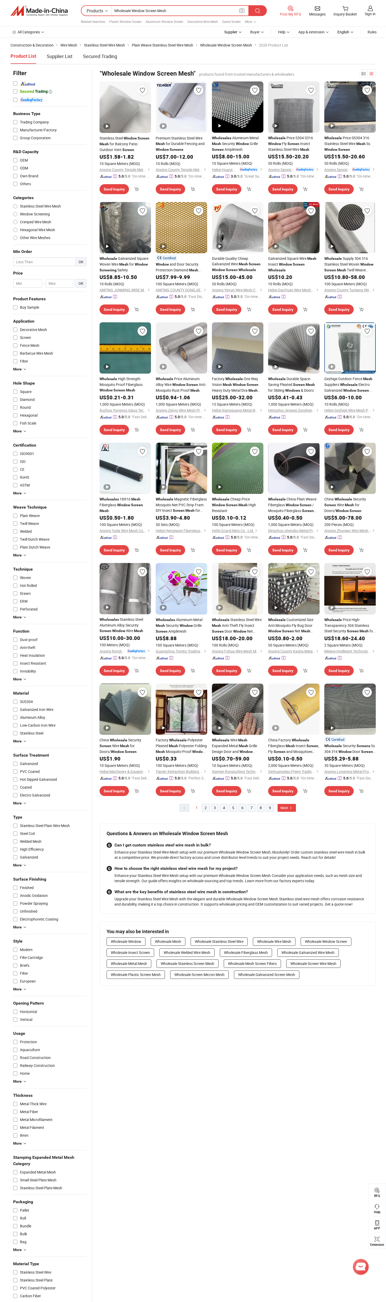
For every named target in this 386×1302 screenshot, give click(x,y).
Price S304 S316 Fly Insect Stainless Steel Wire (290, 143)
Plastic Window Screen (125, 21)
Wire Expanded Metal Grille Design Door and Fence (234, 746)
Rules (372, 31)
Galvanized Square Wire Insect (292, 264)
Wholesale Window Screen (326, 941)
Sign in (370, 13)
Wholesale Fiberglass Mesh (246, 952)
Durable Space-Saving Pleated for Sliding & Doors (291, 384)
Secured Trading (100, 56)
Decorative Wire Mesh (202, 21)
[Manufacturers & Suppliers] (39, 10)
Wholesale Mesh (168, 941)
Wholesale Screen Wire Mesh (313, 963)
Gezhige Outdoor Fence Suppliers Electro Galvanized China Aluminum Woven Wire (348, 384)
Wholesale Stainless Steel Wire (219, 941)
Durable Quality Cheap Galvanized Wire (236, 264)
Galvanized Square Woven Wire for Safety (124, 264)
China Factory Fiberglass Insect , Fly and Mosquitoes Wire (293, 746)
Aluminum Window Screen (164, 21)
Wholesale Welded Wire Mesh (187, 952)
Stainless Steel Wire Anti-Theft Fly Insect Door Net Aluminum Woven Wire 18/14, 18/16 (237, 625)
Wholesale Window (126, 941)
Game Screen (231, 21)
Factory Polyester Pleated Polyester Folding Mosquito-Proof (181, 746)
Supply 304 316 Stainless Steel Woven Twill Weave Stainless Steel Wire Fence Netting (348, 264)
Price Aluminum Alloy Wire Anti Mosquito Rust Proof (180, 384)
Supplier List (59, 56)
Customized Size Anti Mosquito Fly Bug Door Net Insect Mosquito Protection (290, 625)
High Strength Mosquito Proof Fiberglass (121, 384)
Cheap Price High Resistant (234, 505)
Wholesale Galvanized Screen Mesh (266, 974)
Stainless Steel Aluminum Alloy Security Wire (121, 625)
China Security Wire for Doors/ (345, 505)
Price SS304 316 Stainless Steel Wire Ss (347, 143)
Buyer (255, 31)
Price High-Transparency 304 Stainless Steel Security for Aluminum (349, 625)
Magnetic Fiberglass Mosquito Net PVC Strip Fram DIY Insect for (181, 505)
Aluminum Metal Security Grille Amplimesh (235, 143)
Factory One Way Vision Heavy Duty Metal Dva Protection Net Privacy (236, 384)
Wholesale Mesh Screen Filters (252, 963)
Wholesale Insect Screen (130, 952)
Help (281, 31)
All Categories (29, 31)
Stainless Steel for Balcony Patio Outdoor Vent (124, 144)
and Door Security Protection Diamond (177, 267)
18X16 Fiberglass (121, 505)
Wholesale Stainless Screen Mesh (187, 963)
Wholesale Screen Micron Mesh (199, 974)
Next (284, 807)
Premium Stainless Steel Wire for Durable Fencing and (180, 144)
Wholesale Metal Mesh (129, 963)
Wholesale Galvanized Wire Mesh (308, 952)
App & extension (311, 31)
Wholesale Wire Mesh (274, 941)
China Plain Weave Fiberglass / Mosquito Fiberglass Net (292, 505)
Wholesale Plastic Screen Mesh (136, 974)
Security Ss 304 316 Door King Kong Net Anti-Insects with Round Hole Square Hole (349, 749)
